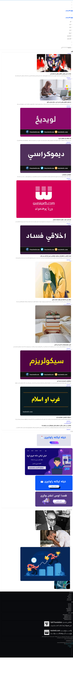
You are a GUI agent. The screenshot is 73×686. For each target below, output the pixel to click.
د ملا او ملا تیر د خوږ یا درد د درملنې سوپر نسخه (63, 588)
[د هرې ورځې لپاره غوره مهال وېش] (45, 580)
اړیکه (70, 27)
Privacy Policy (69, 609)
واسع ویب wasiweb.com (67, 617)
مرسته (70, 33)
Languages (69, 645)
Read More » (68, 77)
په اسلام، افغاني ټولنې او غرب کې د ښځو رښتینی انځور (59, 102)
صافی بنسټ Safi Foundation (67, 614)
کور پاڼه (70, 593)
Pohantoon (71, 643)
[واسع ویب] (69, 11)
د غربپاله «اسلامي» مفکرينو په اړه (63, 417)
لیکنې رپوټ (69, 606)
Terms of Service (68, 608)
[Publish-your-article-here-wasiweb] (49, 474)
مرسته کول (69, 597)
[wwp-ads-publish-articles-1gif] (54, 447)
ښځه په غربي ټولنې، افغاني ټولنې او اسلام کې (60, 74)
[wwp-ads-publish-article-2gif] (54, 490)
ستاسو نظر (69, 607)
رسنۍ (70, 24)
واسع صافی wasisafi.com (67, 615)
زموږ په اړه (69, 595)
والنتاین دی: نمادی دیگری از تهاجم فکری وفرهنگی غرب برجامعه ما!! (56, 425)
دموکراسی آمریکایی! (66, 175)
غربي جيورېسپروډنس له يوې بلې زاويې (62, 345)
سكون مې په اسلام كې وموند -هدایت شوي (61, 300)
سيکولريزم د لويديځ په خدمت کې (64, 381)
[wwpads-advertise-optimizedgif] (54, 506)
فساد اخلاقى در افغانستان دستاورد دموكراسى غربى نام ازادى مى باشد (55, 256)
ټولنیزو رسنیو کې (69, 599)
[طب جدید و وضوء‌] (55, 546)
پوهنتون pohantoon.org (67, 619)
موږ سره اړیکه (69, 596)
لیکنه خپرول (69, 35)
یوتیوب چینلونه (69, 598)
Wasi (72, 642)
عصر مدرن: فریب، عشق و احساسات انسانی (62, 220)
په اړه (70, 30)
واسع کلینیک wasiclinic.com (67, 618)
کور (70, 21)
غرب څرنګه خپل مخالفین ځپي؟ (64, 138)
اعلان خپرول (69, 38)
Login (70, 646)
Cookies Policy (69, 610)
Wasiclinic (67, 643)
